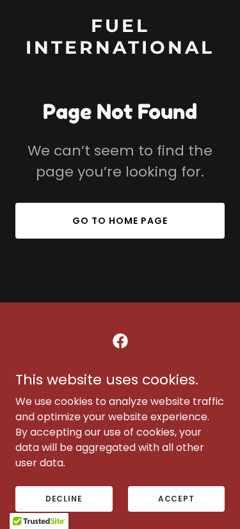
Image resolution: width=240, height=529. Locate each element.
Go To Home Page (120, 220)
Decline (64, 498)
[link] (120, 50)
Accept (176, 498)
